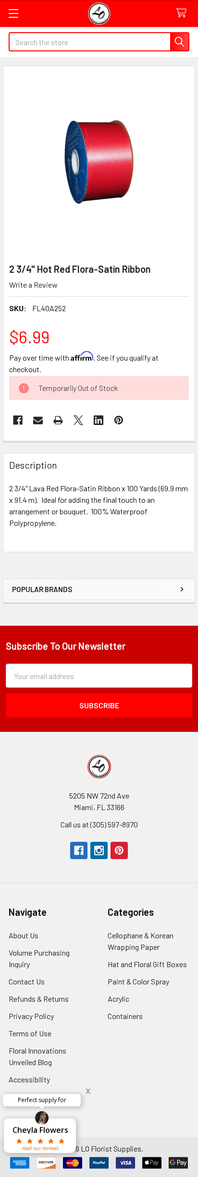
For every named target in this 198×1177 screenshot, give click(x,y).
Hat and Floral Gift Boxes (147, 964)
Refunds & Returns (39, 998)
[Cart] (183, 13)
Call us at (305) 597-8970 (99, 824)
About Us (23, 935)
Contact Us (27, 981)
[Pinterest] (119, 850)
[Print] (58, 420)
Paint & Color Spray (138, 981)
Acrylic (118, 998)
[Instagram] (99, 850)
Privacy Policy (31, 1015)
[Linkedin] (98, 420)
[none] (99, 162)
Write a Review (33, 284)
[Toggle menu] (13, 13)
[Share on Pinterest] (118, 420)
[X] (78, 420)
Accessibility (29, 1079)
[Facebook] (17, 420)
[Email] (38, 420)
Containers (125, 1015)
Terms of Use (30, 1033)
